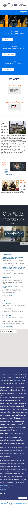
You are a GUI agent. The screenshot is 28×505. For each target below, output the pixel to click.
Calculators (6, 301)
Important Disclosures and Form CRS (10, 487)
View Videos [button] (7, 69)
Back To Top (22, 498)
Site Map (2, 493)
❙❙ (15, 25)
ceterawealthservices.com (6, 485)
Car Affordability (7, 315)
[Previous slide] (1, 22)
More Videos (14, 223)
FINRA (15, 380)
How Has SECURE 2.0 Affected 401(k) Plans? (12, 286)
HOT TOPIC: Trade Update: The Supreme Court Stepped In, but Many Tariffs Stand (13, 268)
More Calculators (7, 326)
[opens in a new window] (14, 94)
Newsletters (6, 254)
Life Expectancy (6, 308)
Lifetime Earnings (7, 319)
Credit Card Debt (7, 303)
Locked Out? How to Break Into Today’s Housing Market (13, 276)
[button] (23, 12)
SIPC (19, 380)
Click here (22, 189)
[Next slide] (26, 22)
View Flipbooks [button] (8, 54)
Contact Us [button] (7, 39)
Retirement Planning (9, 174)
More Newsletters (7, 295)
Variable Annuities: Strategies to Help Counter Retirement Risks (12, 258)
